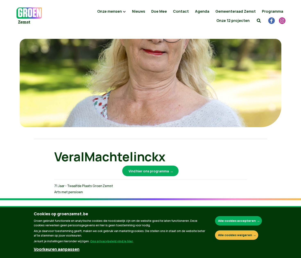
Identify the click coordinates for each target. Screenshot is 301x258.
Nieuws (138, 11)
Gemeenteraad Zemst (235, 11)
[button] (259, 20)
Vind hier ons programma (149, 171)
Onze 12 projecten (233, 20)
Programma (272, 11)
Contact (181, 11)
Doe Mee (159, 11)
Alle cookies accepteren (237, 221)
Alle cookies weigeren (235, 235)
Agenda (202, 11)
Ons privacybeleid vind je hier (111, 241)
